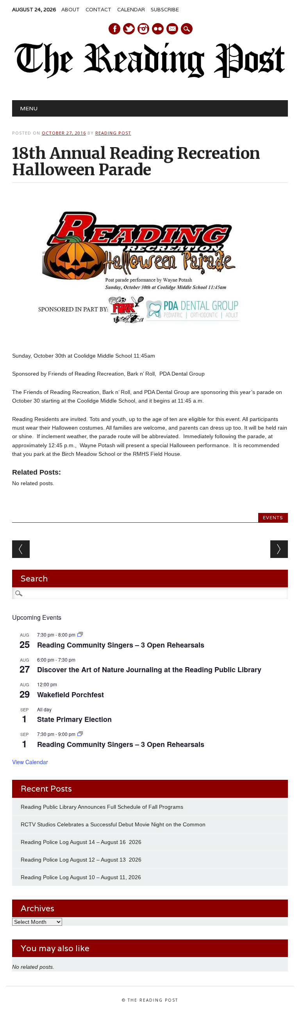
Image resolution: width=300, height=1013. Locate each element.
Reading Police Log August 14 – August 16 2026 (81, 842)
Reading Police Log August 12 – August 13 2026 (81, 859)
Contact (98, 9)
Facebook (114, 28)
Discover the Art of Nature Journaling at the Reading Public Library (149, 669)
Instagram (143, 28)
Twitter (129, 28)
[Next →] (279, 549)
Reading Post (113, 133)
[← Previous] (21, 549)
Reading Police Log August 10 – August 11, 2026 (81, 877)
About (70, 9)
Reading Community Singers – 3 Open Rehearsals (120, 645)
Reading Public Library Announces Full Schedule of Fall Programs (102, 807)
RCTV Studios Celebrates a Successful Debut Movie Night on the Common (113, 824)
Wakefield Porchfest (70, 694)
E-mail (172, 29)
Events (273, 517)
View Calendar (30, 762)
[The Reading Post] (150, 77)
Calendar (131, 9)
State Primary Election (74, 719)
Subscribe (165, 9)
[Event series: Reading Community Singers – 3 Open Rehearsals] (80, 634)
